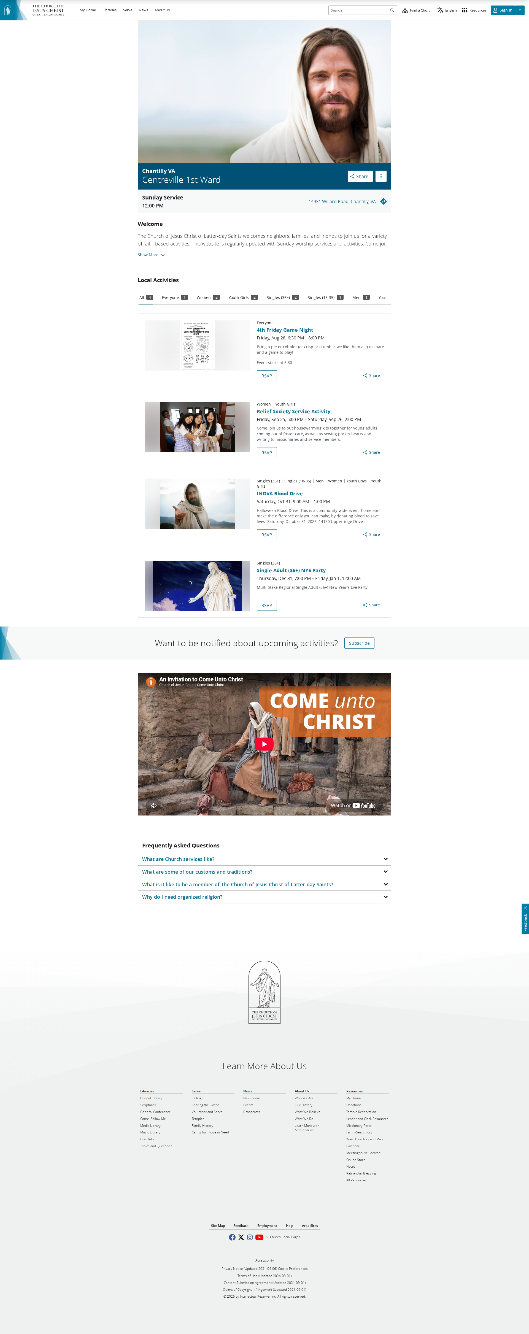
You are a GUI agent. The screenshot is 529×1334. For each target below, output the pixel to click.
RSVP (266, 375)
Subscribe (359, 643)
